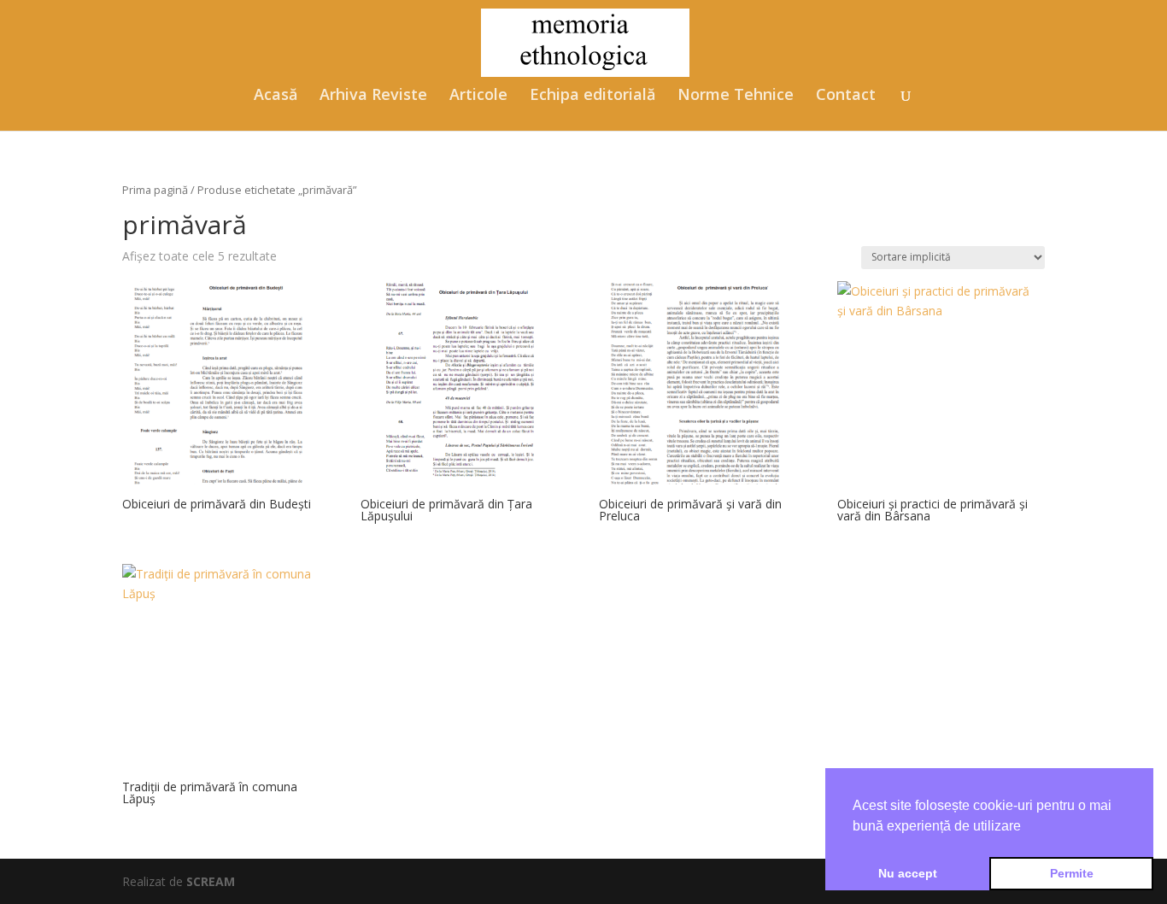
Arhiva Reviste (373, 96)
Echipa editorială (592, 96)
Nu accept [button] (907, 873)
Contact (846, 96)
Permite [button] (1072, 873)
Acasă (275, 96)
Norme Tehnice (735, 96)
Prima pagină (155, 189)
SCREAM (210, 881)
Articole (478, 96)
